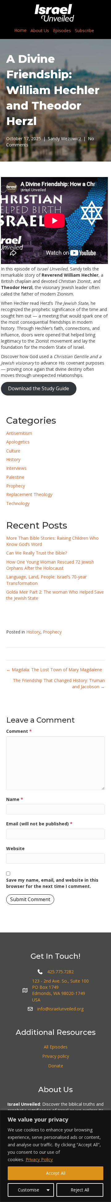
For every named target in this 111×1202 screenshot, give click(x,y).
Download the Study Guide (38, 388)
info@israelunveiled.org (60, 1009)
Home (20, 30)
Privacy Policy (39, 1159)
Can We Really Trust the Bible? (36, 553)
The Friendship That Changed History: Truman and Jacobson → (59, 683)
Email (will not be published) (39, 824)
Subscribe (84, 30)
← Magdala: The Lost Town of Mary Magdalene (54, 669)
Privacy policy (55, 1056)
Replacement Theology (29, 494)
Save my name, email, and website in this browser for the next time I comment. (52, 883)
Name (14, 799)
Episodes (62, 30)
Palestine (15, 477)
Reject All (80, 1190)
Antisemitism (19, 433)
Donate (55, 1066)
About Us (40, 30)
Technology (18, 503)
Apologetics (18, 442)
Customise (28, 1190)
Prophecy (15, 486)
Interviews (16, 468)
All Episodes (56, 1047)
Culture (13, 451)
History (13, 459)
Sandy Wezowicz (64, 138)
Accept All (55, 1173)
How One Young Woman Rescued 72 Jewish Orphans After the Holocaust (50, 565)
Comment (19, 731)
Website (15, 848)
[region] (55, 1156)
